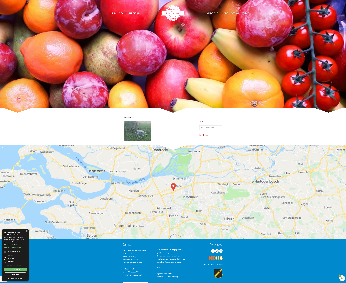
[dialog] (15, 255)
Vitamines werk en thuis (129, 13)
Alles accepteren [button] (15, 269)
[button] (15, 247)
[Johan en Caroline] (173, 13)
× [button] (26, 231)
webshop (176, 256)
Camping (112, 13)
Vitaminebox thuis (127, 19)
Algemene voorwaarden (164, 273)
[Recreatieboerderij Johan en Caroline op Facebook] (213, 251)
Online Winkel (213, 13)
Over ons (235, 13)
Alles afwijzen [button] (15, 274)
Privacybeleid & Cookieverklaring (167, 276)
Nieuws (225, 13)
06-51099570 (133, 272)
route (1, 147)
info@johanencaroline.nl (134, 262)
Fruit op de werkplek (128, 16)
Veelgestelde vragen (163, 268)
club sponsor (211, 264)
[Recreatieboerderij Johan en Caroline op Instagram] (217, 251)
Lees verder (14, 244)
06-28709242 (133, 259)
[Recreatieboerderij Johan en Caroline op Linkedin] (221, 251)
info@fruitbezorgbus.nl (134, 275)
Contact (245, 13)
